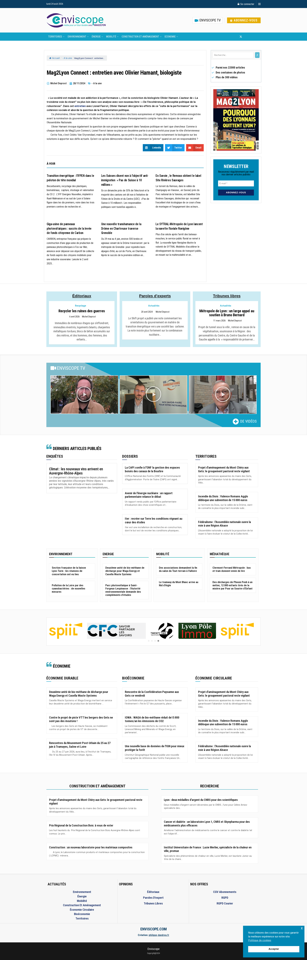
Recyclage (80, 305)
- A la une (67, 58)
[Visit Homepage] (76, 20)
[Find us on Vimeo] (256, 37)
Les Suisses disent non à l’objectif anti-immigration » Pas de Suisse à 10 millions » (124, 180)
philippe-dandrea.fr (159, 935)
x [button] (302, 928)
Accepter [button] (274, 949)
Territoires (55, 36)
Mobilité (111, 36)
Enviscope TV (210, 20)
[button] (84, 394)
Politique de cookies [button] (259, 940)
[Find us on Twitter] (241, 37)
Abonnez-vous (245, 20)
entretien (80, 106)
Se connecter (247, 4)
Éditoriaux (81, 296)
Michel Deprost (89, 316)
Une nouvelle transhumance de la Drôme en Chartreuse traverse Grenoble (121, 228)
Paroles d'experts (155, 296)
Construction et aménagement (140, 36)
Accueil (56, 58)
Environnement (77, 36)
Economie (170, 36)
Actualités (153, 305)
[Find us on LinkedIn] (251, 37)
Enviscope (154, 949)
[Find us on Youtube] (246, 37)
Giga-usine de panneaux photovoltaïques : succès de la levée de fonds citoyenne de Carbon (69, 228)
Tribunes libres (226, 296)
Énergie (96, 36)
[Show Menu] (259, 4)
